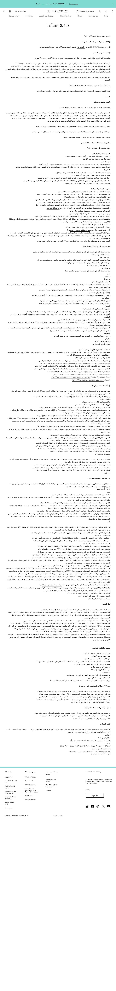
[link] (10, 11)
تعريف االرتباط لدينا (53, 208)
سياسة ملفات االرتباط (96, 576)
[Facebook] (93, 806)
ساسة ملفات (105, 205)
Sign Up (95, 795)
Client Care (9, 772)
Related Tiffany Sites (52, 773)
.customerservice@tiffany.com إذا (19, 729)
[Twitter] (104, 806)
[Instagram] (87, 806)
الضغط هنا (81, 47)
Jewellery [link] (29, 16)
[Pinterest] (98, 806)
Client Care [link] (22, 11)
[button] (4, 11)
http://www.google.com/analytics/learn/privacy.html (75, 374)
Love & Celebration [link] (46, 16)
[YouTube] (109, 806)
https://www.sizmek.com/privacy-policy (88, 380)
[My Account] (100, 11)
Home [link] (79, 16)
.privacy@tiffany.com (85, 740)
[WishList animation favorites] (106, 11)
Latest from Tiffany (93, 772)
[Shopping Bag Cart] (112, 11)
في (59, 546)
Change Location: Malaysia (16, 816)
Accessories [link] (93, 16)
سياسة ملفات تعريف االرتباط (80, 230)
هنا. (109, 85)
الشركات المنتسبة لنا (67, 612)
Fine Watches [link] (65, 16)
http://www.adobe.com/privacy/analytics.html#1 (70, 377)
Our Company (30, 772)
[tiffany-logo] (58, 11)
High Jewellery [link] (13, 16)
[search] (4, 11)
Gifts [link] (106, 16)
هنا (69, 66)
